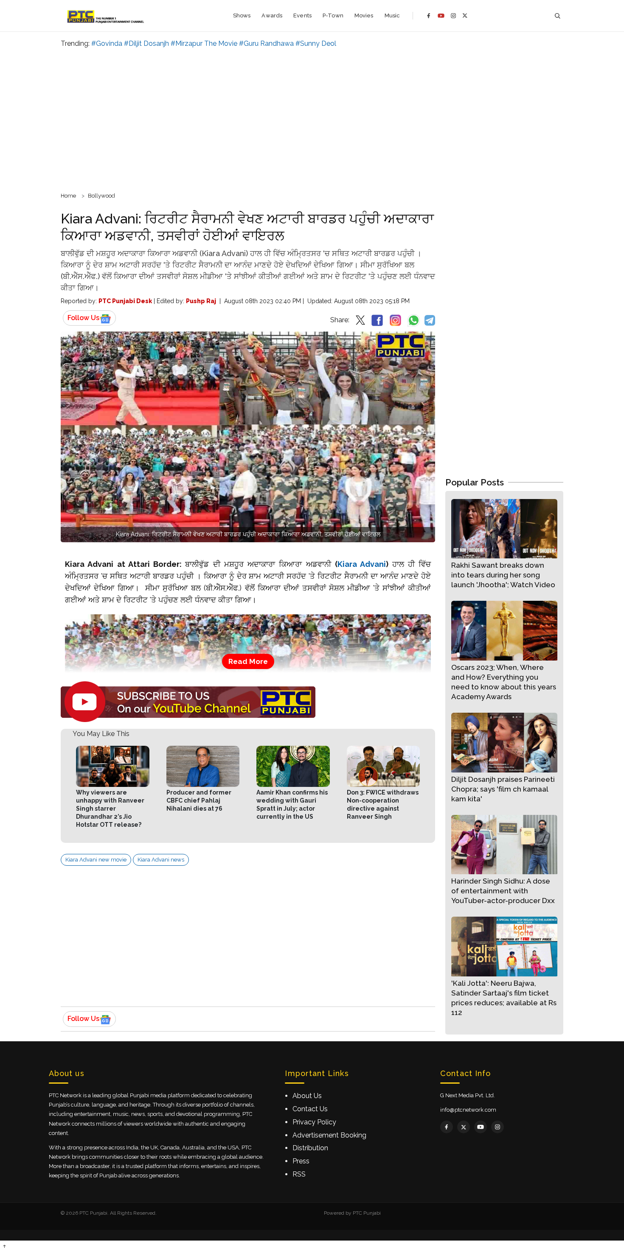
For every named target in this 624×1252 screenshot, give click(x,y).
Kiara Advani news (161, 859)
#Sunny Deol (315, 43)
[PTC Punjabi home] (106, 16)
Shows (242, 15)
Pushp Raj (201, 301)
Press (300, 1161)
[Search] (557, 16)
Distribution (310, 1148)
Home (68, 195)
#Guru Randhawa (266, 43)
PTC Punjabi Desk (125, 301)
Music (392, 15)
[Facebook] (429, 16)
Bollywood (101, 195)
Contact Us (310, 1109)
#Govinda (106, 43)
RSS (299, 1174)
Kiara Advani (361, 564)
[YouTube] (441, 15)
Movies (364, 15)
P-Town (333, 15)
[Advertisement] (312, 118)
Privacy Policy (314, 1122)
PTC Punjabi (367, 1213)
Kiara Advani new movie (95, 859)
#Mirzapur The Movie (204, 43)
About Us (307, 1096)
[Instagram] (453, 16)
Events (302, 15)
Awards (271, 15)
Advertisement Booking (329, 1135)
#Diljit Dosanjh (146, 43)
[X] (465, 15)
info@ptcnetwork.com (468, 1110)
